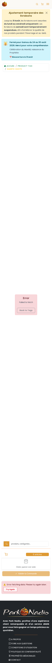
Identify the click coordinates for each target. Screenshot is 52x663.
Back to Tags (26, 310)
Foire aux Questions (21, 643)
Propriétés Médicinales (23, 655)
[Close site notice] (46, 12)
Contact (16, 659)
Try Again (10, 589)
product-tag (25, 66)
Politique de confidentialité (26, 651)
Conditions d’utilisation (24, 647)
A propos (16, 639)
